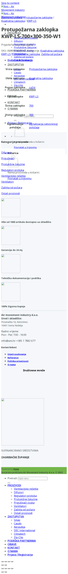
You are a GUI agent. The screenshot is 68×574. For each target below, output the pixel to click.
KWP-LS (31, 21)
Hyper (16, 469)
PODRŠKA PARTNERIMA (22, 89)
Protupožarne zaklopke (38, 17)
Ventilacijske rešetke (26, 489)
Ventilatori (20, 506)
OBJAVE (12, 544)
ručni (32, 87)
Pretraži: (13, 478)
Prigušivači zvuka (24, 502)
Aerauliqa (19, 75)
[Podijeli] (9, 561)
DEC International (24, 530)
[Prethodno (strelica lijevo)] (2, 571)
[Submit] (15, 120)
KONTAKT (14, 102)
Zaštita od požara (23, 56)
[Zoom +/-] (2, 561)
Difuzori (18, 41)
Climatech (19, 81)
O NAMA (13, 108)
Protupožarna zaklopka (43, 69)
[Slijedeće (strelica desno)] (5, 571)
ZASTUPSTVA (16, 64)
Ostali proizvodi (23, 513)
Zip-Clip (18, 85)
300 (31, 115)
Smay (17, 520)
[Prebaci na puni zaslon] (5, 561)
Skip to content (10, 3)
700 (31, 105)
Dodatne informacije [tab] (20, 60)
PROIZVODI (14, 485)
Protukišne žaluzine (25, 47)
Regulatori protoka (25, 495)
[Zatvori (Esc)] (12, 561)
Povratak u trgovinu (25, 147)
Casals (17, 72)
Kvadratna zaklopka (13, 21)
